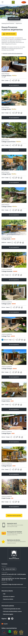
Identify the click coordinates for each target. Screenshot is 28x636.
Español (6, 623)
